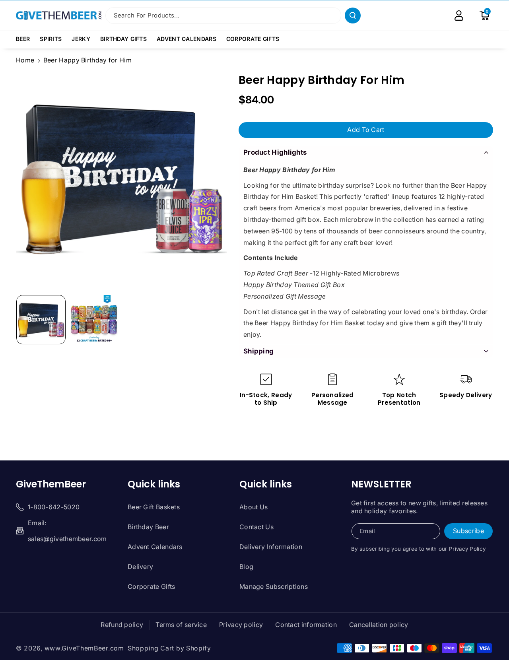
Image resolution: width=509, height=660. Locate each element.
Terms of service (181, 625)
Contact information (306, 625)
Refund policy (122, 625)
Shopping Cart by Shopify (169, 648)
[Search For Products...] (353, 15)
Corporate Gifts (151, 586)
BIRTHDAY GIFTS (123, 38)
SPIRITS (51, 38)
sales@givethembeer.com (67, 539)
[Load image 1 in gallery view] (41, 319)
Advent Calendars (155, 547)
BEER (23, 38)
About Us (253, 507)
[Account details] (459, 15)
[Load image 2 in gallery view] (94, 319)
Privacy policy (241, 625)
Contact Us (256, 527)
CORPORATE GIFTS (253, 38)
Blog (246, 567)
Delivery (140, 567)
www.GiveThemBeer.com (84, 648)
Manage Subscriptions (273, 586)
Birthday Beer (148, 527)
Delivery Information (270, 547)
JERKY (81, 38)
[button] (26, 39)
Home (25, 60)
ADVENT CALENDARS (186, 38)
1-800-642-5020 (54, 507)
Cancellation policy (378, 625)
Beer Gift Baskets (154, 507)
